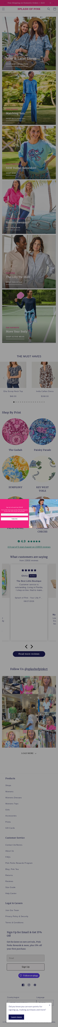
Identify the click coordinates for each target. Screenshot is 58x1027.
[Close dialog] (56, 500)
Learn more (16, 1017)
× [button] (49, 1005)
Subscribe (14, 518)
